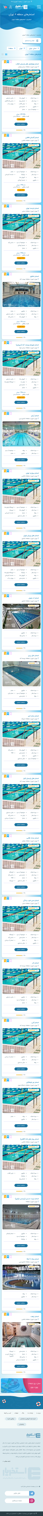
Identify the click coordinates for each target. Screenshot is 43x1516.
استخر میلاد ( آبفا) (33, 1259)
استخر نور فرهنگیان (32, 1082)
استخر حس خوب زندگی (31, 900)
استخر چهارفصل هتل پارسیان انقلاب (27, 64)
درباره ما (38, 1413)
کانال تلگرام (17, 1493)
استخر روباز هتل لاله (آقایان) (29, 1139)
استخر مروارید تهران (32, 473)
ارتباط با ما (30, 1413)
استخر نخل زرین (33, 655)
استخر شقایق (34, 276)
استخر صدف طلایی (32, 838)
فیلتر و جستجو (30, 41)
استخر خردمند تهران (32, 208)
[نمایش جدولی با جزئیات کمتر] (2, 54)
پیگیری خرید (10, 1419)
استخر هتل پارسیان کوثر (31, 778)
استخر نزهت (35, 1316)
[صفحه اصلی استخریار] (21, 7)
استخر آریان (35, 416)
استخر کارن (35, 1022)
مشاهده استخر (21, 124)
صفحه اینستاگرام (17, 1501)
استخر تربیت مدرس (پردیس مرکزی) (27, 1199)
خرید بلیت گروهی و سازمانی (28, 1419)
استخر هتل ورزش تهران (31, 535)
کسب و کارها (7, 1413)
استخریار (29, 20)
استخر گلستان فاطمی (32, 137)
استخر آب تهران (34, 598)
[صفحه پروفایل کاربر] (10, 7)
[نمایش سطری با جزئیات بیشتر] (6, 54)
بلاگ (23, 1413)
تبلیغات (16, 1413)
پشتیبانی (21, 1424)
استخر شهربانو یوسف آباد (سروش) (27, 345)
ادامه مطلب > (6, 1461)
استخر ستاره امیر (33, 716)
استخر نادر (35, 963)
